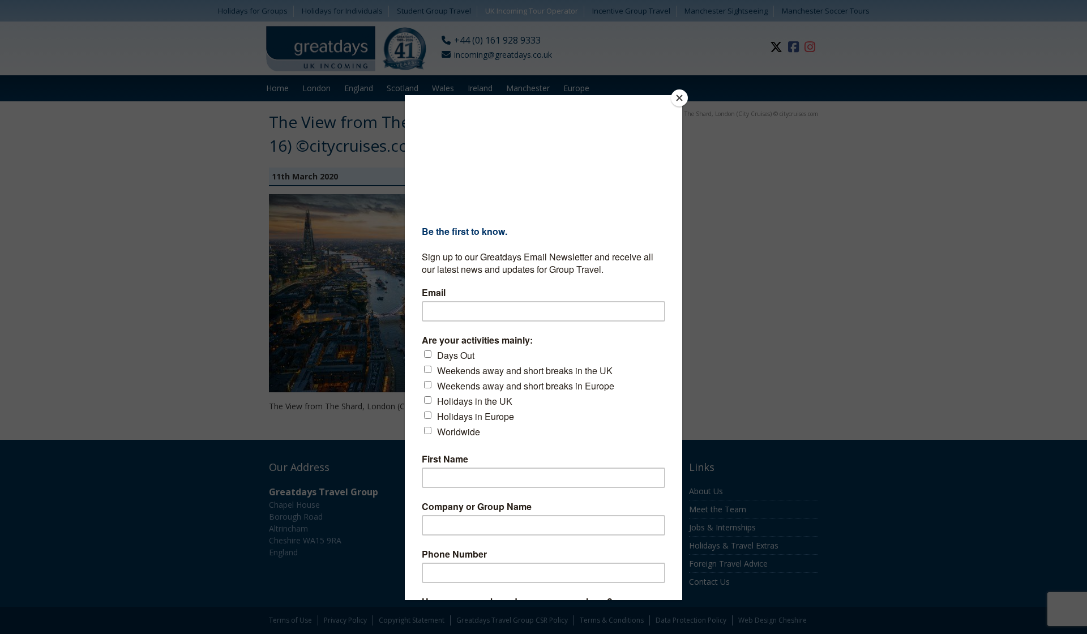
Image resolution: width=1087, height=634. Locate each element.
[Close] (679, 97)
